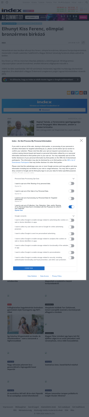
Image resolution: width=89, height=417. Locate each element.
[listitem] (44, 179)
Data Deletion (32, 276)
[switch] (71, 183)
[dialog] (44, 208)
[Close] (82, 141)
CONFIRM (29, 268)
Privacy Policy (57, 276)
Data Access (44, 276)
